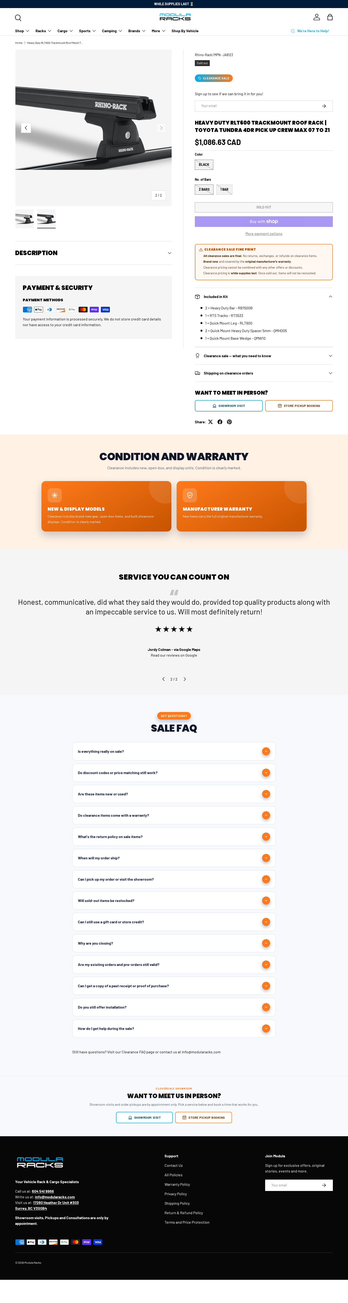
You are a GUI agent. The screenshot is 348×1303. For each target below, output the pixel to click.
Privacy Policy (176, 1193)
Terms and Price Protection (187, 1222)
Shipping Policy (177, 1203)
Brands (134, 30)
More (156, 30)
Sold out (263, 207)
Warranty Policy (177, 1184)
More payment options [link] (263, 233)
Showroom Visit (232, 406)
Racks (41, 30)
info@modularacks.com (201, 1052)
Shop (19, 30)
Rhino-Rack (203, 55)
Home (18, 42)
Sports (84, 30)
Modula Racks (32, 1262)
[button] (330, 17)
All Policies (174, 1174)
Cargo (62, 30)
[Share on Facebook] (220, 422)
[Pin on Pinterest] (229, 422)
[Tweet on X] (210, 422)
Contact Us (174, 1165)
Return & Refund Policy (184, 1212)
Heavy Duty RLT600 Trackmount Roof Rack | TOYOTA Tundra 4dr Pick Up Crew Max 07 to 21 (55, 42)
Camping (109, 30)
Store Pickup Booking (302, 406)
